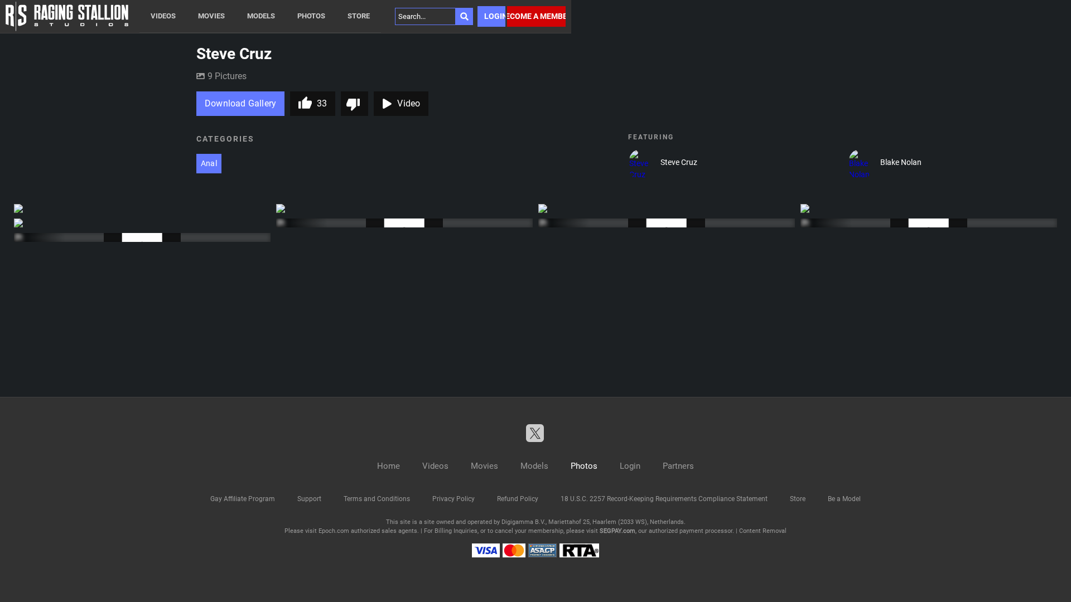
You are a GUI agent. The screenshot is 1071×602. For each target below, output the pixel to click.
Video (408, 103)
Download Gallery (240, 103)
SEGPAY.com (617, 531)
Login (494, 16)
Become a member (536, 16)
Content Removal (763, 531)
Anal (209, 163)
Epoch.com (334, 531)
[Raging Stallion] (67, 16)
